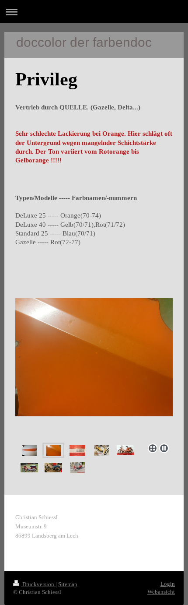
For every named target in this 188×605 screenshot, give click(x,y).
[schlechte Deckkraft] (94, 368)
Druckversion (38, 584)
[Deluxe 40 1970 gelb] (101, 450)
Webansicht (161, 591)
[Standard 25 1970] (53, 467)
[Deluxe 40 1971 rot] (29, 467)
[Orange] (29, 450)
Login (167, 583)
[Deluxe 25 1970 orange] (125, 450)
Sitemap (67, 584)
